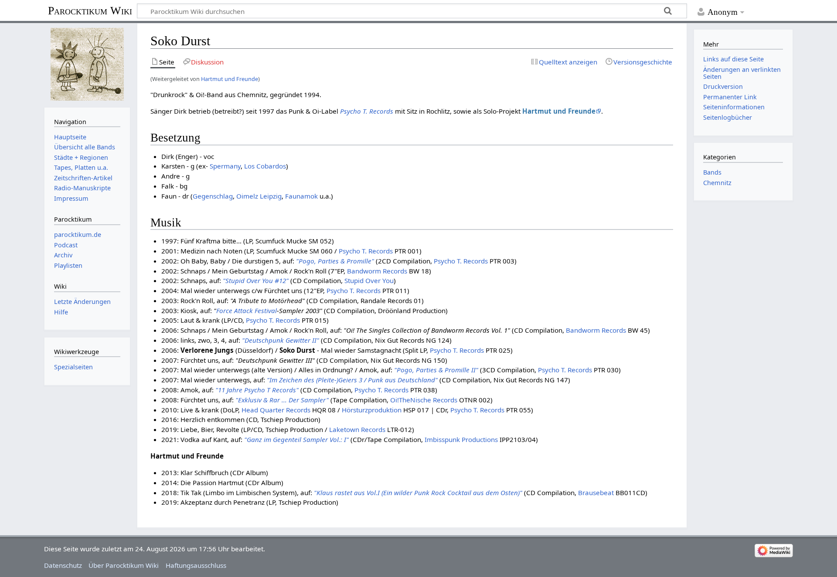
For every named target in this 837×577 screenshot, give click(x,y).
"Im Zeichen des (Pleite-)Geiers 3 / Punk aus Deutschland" (352, 379)
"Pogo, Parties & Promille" (335, 260)
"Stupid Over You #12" (256, 280)
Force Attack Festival (246, 310)
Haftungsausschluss (196, 565)
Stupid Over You (369, 280)
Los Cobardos (265, 166)
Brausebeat (596, 492)
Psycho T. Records (366, 111)
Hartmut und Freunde (229, 79)
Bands (712, 172)
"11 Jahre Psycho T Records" (257, 389)
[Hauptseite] (87, 64)
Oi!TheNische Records (423, 399)
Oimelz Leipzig (259, 196)
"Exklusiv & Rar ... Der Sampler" (282, 399)
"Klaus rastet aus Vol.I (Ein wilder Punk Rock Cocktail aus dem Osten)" (418, 492)
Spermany (225, 166)
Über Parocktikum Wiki (123, 565)
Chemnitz (717, 183)
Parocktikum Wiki (90, 10)
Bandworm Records (377, 271)
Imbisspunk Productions (461, 439)
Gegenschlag (213, 196)
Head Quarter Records (276, 409)
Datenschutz (63, 565)
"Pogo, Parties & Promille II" (436, 369)
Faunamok (301, 196)
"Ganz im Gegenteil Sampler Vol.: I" (296, 439)
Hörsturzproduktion (371, 409)
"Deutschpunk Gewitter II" (280, 340)
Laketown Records (357, 429)
